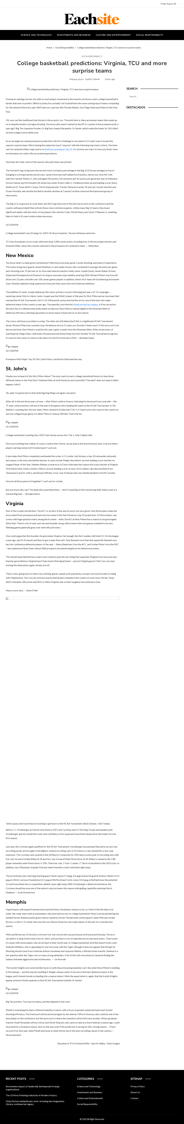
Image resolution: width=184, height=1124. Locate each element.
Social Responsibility (92, 56)
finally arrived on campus (86, 304)
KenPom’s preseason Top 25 (59, 149)
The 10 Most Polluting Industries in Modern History (31, 1095)
